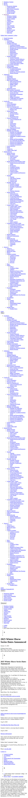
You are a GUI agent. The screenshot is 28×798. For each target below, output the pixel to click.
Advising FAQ (13, 170)
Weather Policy (10, 307)
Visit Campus (13, 157)
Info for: (6, 4)
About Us (6, 247)
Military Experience (15, 97)
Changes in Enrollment (15, 133)
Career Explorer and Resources (17, 172)
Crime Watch (13, 214)
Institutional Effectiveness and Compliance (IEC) (17, 281)
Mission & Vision (11, 251)
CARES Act (13, 126)
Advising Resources (15, 168)
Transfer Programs (11, 56)
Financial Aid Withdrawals (16, 143)
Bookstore (9, 28)
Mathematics (13, 52)
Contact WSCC (11, 250)
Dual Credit (13, 85)
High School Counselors (10, 596)
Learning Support (14, 70)
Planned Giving (14, 292)
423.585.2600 (7, 749)
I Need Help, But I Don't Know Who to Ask (10, 725)
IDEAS (12, 278)
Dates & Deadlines (11, 129)
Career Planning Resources (16, 227)
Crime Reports (13, 213)
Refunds (12, 115)
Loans (11, 122)
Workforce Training (8, 2)
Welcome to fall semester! (6, 733)
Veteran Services (11, 192)
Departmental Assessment (16, 94)
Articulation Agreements (16, 62)
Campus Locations (11, 254)
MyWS (5, 3)
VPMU (5, 625)
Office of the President (15, 285)
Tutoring (9, 175)
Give (5, 757)
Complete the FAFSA (15, 135)
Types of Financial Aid (12, 118)
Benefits (12, 301)
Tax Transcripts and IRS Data (17, 140)
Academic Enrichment (12, 67)
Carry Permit (13, 219)
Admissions (6, 74)
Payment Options (14, 113)
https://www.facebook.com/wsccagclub (10, 696)
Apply (2, 311)
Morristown (13, 257)
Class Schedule (10, 25)
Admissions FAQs (11, 88)
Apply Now (10, 77)
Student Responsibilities (16, 199)
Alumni (9, 299)
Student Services (8, 151)
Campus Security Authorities (17, 217)
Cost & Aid (6, 101)
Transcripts (12, 243)
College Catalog (11, 27)
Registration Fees (14, 116)
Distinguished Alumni (15, 303)
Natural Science (14, 53)
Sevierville (12, 259)
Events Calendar (11, 18)
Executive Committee (15, 290)
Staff (11, 87)
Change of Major (14, 171)
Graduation (12, 244)
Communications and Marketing (18, 273)
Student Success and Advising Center (16, 161)
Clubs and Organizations (13, 236)
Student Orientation (15, 160)
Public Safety (13, 55)
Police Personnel (14, 209)
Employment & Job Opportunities (12, 758)
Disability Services (11, 182)
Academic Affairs (14, 268)
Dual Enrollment (14, 83)
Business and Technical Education (18, 48)
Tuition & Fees (10, 111)
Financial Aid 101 (11, 105)
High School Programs (12, 80)
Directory (9, 23)
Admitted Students (11, 78)
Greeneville (13, 258)
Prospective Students (12, 6)
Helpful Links (13, 109)
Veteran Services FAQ (15, 202)
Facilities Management (15, 275)
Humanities (13, 50)
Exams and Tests (14, 92)
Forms (8, 147)
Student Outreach (11, 234)
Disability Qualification (15, 186)
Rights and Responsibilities (16, 139)
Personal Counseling (15, 229)
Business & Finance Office (16, 271)
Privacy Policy (7, 776)
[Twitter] (4, 632)
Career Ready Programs (13, 64)
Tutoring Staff (13, 181)
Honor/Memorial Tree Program (17, 294)
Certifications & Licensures (16, 98)
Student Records (11, 238)
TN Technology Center (15, 99)
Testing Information (15, 230)
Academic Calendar (12, 17)
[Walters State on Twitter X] (4, 768)
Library (8, 24)
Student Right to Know (9, 764)
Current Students (11, 7)
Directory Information (15, 241)
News (8, 264)
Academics (6, 39)
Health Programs (14, 49)
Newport (12, 262)
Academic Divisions (12, 43)
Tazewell (12, 261)
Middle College (14, 84)
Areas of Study (10, 42)
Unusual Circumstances (16, 144)
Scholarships (13, 123)
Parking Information (15, 207)
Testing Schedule (14, 231)
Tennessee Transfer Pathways (17, 59)
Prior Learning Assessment (13, 90)
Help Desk (9, 32)
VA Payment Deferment (16, 196)
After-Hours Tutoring (15, 178)
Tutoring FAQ (13, 179)
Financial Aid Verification (16, 142)
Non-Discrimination (9, 762)
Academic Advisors (15, 167)
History (8, 252)
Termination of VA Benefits (16, 200)
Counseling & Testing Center (14, 223)
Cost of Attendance (11, 104)
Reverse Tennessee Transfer (17, 60)
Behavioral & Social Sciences (17, 46)
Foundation (9, 287)
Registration (13, 165)
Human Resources (14, 276)
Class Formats (10, 66)
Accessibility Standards (17, 776)
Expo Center (10, 31)
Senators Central (11, 30)
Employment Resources (16, 226)
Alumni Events (13, 304)
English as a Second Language (17, 71)
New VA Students (14, 195)
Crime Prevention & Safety (16, 212)
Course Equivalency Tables (16, 63)
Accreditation (10, 297)
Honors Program (14, 73)
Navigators (12, 158)
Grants (11, 121)
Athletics (9, 20)
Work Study (13, 125)
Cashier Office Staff (12, 150)
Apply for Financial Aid (13, 106)
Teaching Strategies (15, 191)
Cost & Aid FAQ (11, 146)
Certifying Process (14, 198)
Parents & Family (11, 11)
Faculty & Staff (10, 13)
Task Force (12, 203)
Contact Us (9, 149)
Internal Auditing (14, 283)
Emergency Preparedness (16, 216)
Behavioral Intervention (16, 210)
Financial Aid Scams (15, 128)
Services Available (14, 185)
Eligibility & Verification (13, 130)
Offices (8, 265)
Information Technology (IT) (17, 279)
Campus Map (10, 21)
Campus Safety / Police (12, 205)
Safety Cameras (14, 222)
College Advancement (15, 272)
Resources (6, 14)
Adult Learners (10, 10)
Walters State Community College (9, 35)
